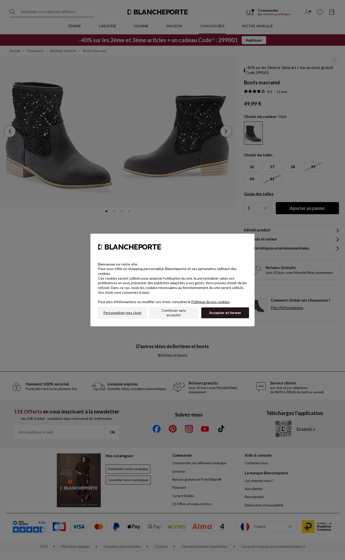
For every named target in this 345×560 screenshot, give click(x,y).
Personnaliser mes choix (122, 312)
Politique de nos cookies (210, 302)
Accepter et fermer (225, 312)
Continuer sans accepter (174, 312)
